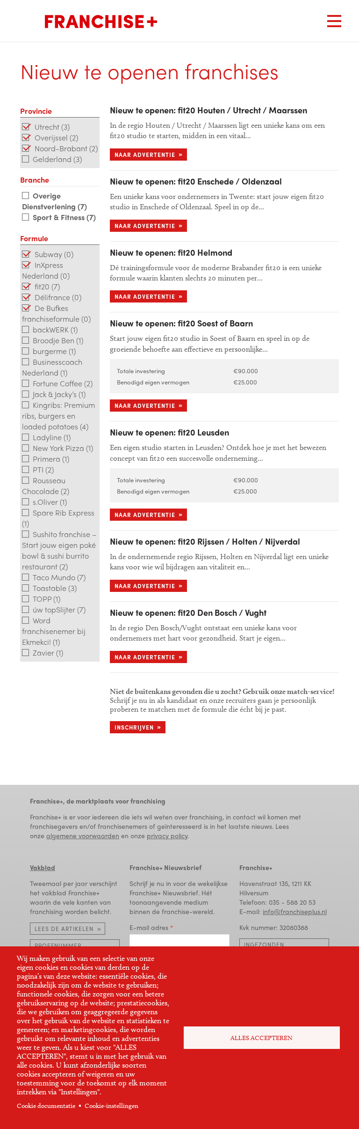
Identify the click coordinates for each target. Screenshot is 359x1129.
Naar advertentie (145, 154)
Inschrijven (134, 727)
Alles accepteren (261, 1038)
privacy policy (167, 835)
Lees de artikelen (64, 928)
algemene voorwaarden (82, 835)
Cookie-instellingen (111, 1106)
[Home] (101, 21)
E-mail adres (148, 927)
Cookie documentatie (46, 1106)
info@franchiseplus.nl (295, 911)
